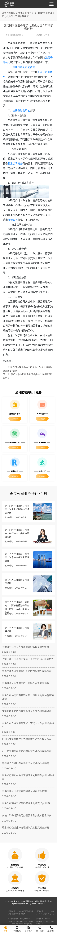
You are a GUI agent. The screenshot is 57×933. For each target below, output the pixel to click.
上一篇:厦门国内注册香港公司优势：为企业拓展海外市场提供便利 (27, 369)
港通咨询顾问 (8, 13)
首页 (6, 931)
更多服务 (17, 931)
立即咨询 (14, 419)
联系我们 (51, 931)
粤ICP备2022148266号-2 (35, 904)
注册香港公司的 (21, 110)
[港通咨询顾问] (8, 4)
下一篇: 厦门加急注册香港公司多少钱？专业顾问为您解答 (28, 376)
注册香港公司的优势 (24, 67)
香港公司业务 (25, 13)
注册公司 (13, 219)
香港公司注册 (15, 163)
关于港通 (40, 931)
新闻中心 (28, 931)
